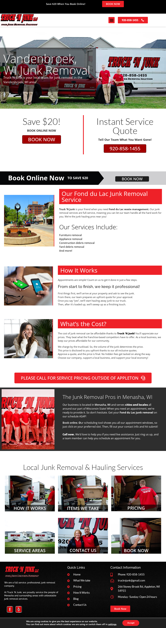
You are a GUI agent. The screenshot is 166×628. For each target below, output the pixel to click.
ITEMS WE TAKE (83, 508)
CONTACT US (83, 550)
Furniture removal (70, 235)
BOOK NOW (136, 550)
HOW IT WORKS (30, 508)
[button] (111, 20)
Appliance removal (70, 239)
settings (112, 624)
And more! (65, 250)
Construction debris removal (77, 243)
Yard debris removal (71, 247)
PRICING (136, 508)
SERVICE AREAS (30, 550)
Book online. (70, 423)
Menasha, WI (103, 405)
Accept (130, 622)
